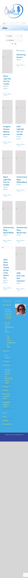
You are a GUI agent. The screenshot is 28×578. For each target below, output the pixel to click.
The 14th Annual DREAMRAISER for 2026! (9, 341)
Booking (5, 420)
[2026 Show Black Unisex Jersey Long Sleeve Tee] (7, 252)
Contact (5, 390)
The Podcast (7, 356)
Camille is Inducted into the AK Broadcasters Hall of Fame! (8, 376)
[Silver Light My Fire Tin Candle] (7, 61)
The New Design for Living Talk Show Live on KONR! (8, 313)
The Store (6, 386)
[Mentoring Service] (21, 51)
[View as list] (15, 43)
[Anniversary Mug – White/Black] (21, 162)
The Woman (6, 365)
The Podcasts (7, 305)
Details (10, 94)
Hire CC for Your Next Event (6, 396)
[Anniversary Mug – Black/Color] (21, 213)
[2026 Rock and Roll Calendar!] (21, 258)
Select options (5, 94)
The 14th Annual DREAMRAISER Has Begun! (8, 327)
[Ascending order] (21, 35)
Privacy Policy (7, 424)
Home (5, 417)
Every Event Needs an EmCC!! (6, 404)
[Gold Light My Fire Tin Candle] (21, 112)
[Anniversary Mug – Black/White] (7, 213)
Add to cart (19, 65)
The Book (6, 351)
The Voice (6, 361)
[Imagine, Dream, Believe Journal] (7, 112)
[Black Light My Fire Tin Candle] (7, 162)
